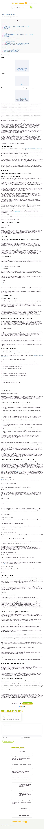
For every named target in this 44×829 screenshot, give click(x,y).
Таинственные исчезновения (9, 30)
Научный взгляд (6, 27)
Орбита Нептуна (6, 36)
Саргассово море (7, 42)
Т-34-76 (2, 479)
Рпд (22, 84)
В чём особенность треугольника (10, 51)
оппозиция (5, 33)
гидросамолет (17, 211)
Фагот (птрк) (22, 751)
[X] (24, 706)
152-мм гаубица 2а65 (24, 815)
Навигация (5, 28)
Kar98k (4, 46)
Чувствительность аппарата (9, 41)
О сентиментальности (8, 40)
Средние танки (6, 35)
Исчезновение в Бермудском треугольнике (12, 49)
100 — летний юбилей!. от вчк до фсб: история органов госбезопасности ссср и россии (21, 802)
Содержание (6, 22)
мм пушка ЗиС (18, 471)
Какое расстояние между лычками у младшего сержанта (25, 785)
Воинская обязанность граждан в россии (21, 764)
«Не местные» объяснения (9, 37)
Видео (4, 24)
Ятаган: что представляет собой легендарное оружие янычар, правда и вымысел (25, 793)
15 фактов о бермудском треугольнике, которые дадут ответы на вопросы (22, 69)
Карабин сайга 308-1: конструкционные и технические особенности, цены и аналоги (22, 99)
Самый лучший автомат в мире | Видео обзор (13, 29)
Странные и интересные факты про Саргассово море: (17, 43)
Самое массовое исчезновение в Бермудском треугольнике (16, 26)
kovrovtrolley (19, 3)
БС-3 (4, 563)
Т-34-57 (2, 471)
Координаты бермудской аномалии (11, 50)
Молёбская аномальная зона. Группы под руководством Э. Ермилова (18, 34)
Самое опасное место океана (9, 32)
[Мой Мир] (22, 706)
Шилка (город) (5, 715)
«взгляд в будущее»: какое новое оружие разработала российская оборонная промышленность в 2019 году (21, 771)
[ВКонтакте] (19, 706)
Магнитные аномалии (8, 47)
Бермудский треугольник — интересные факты (13, 38)
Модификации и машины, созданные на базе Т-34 (14, 44)
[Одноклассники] (21, 706)
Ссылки (5, 25)
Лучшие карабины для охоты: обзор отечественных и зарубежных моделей (21, 778)
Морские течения (7, 45)
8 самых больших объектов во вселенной (24, 809)
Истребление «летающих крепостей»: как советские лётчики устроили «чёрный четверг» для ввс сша (22, 758)
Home (3, 14)
